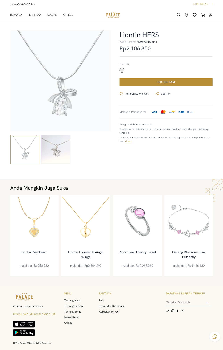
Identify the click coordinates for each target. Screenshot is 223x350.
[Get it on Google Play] (24, 332)
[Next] (214, 235)
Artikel (68, 323)
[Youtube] (182, 311)
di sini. (128, 141)
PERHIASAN (34, 15)
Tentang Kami (72, 300)
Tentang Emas (72, 311)
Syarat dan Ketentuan (112, 306)
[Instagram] (172, 311)
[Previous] (8, 235)
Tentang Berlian (73, 306)
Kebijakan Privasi (109, 311)
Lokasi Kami (71, 317)
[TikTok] (168, 311)
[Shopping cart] (203, 15)
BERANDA (16, 15)
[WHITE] (122, 70)
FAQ (101, 300)
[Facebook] (177, 311)
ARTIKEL (68, 15)
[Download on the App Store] (24, 324)
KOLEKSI (52, 15)
